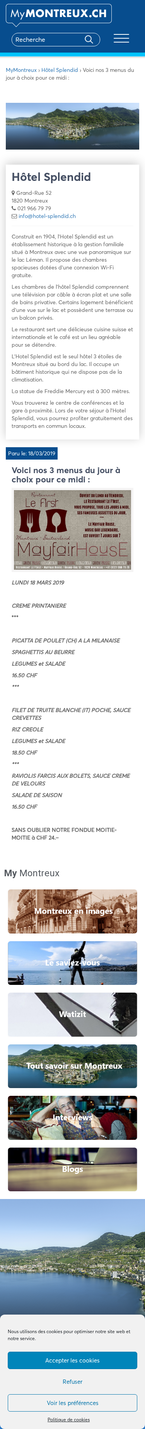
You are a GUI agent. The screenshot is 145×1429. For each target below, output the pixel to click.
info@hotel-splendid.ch (47, 216)
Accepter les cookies (72, 1360)
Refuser (72, 1381)
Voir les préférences (73, 1403)
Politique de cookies (69, 1419)
